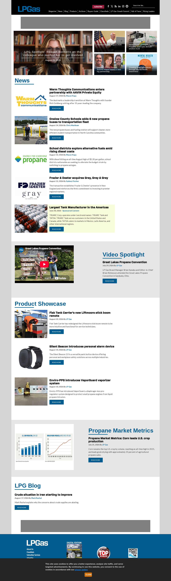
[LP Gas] (26, 9)
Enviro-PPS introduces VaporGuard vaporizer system (80, 382)
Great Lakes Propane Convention (125, 262)
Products (73, 11)
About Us (30, 549)
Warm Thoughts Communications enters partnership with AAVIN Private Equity (76, 91)
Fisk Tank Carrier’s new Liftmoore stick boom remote (79, 314)
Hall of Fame (136, 11)
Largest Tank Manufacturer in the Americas (79, 207)
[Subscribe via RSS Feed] (116, 6)
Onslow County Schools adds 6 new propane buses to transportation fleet (79, 120)
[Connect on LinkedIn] (119, 6)
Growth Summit (120, 11)
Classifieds (104, 11)
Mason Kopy (71, 96)
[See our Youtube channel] (127, 6)
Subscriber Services (33, 555)
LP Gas (119, 265)
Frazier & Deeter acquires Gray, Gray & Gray (78, 177)
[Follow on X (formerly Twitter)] (112, 6)
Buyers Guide (93, 11)
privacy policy (81, 570)
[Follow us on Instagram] (123, 6)
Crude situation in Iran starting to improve (43, 494)
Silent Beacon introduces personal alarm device (81, 346)
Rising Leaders (149, 11)
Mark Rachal (36, 498)
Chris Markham (72, 125)
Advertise (30, 558)
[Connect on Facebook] (108, 6)
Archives (82, 11)
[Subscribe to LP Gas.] (98, 6)
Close (89, 575)
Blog (66, 11)
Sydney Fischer (72, 181)
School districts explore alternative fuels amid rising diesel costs (80, 150)
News (60, 11)
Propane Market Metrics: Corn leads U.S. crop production (119, 440)
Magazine (52, 11)
